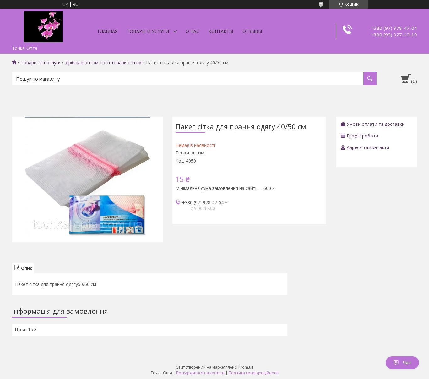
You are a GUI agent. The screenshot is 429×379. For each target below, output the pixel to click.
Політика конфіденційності (254, 373)
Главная (107, 31)
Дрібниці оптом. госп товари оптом (103, 63)
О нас (192, 31)
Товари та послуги (41, 63)
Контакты (221, 31)
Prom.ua (245, 367)
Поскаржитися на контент (200, 373)
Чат (407, 363)
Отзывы (252, 31)
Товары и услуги (148, 31)
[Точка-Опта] (43, 26)
